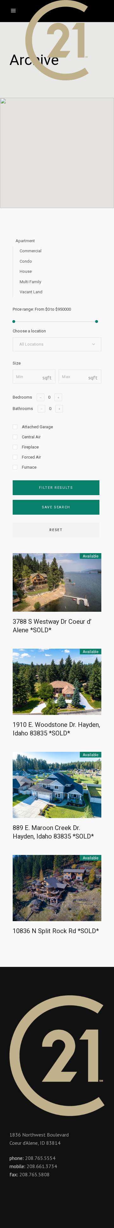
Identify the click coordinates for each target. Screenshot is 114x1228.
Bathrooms (23, 408)
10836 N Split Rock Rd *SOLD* (56, 931)
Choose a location (29, 331)
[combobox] (57, 344)
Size (17, 363)
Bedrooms (22, 397)
